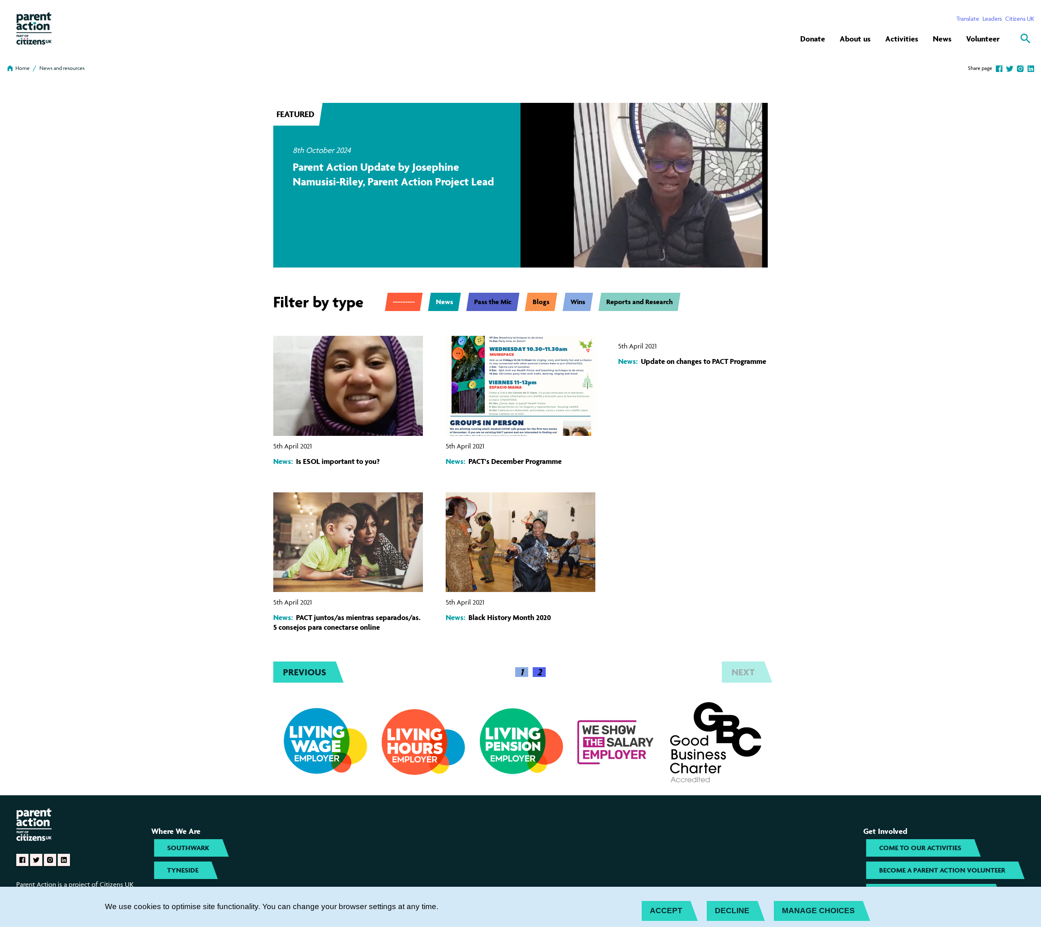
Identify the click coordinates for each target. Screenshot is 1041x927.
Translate (967, 18)
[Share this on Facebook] (999, 68)
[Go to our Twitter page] (36, 860)
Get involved (885, 831)
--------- (404, 302)
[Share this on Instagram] (1020, 68)
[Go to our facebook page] (22, 860)
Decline (732, 910)
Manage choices (818, 910)
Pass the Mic (493, 302)
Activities (901, 39)
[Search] (1025, 38)
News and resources (62, 68)
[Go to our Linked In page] (64, 860)
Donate (812, 39)
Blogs (541, 302)
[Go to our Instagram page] (50, 860)
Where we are (175, 831)
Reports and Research (639, 302)
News (942, 39)
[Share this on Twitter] (1009, 68)
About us (855, 39)
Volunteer (983, 39)
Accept (666, 910)
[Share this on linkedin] (1030, 68)
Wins (578, 302)
